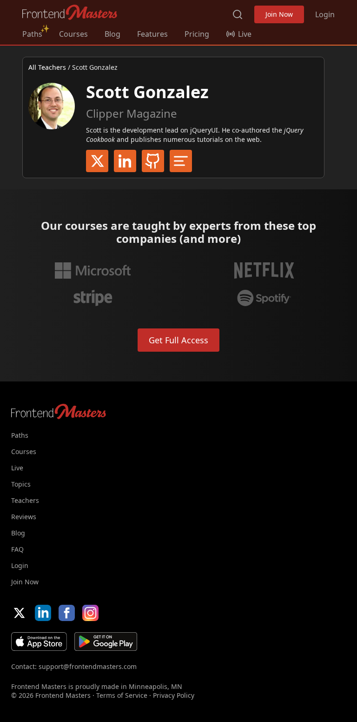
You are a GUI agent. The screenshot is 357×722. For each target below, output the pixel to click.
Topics (21, 484)
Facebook (67, 613)
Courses (73, 34)
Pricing (197, 34)
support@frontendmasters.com (88, 666)
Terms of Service (121, 695)
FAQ (17, 549)
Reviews (23, 516)
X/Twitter (19, 613)
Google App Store (105, 641)
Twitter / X (97, 161)
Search (237, 14)
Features (152, 34)
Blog (112, 34)
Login (325, 14)
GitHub (153, 161)
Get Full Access (178, 340)
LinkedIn (125, 161)
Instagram (90, 613)
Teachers (25, 500)
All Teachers (47, 67)
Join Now (279, 14)
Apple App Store (39, 641)
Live (17, 467)
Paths (32, 34)
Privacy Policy (173, 695)
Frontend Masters (70, 12)
